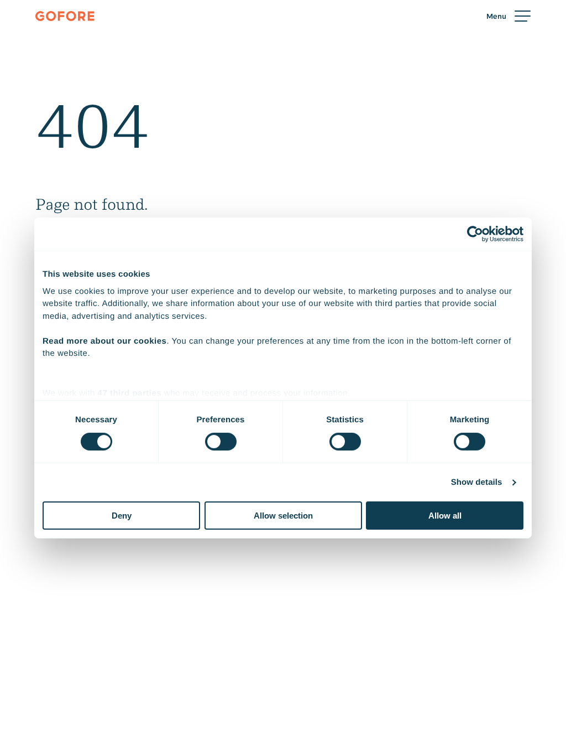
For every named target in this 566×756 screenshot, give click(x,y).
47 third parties (130, 392)
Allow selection (283, 515)
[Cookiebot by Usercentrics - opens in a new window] (475, 234)
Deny (122, 515)
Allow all (445, 515)
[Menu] (508, 16)
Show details (476, 482)
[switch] (221, 442)
